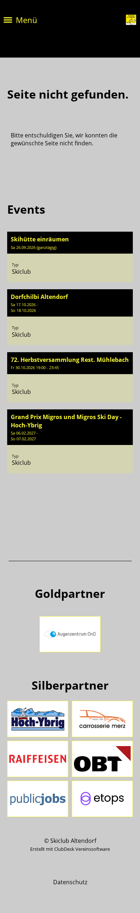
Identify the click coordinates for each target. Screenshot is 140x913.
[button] (70, 257)
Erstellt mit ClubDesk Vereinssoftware (70, 849)
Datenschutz (70, 882)
